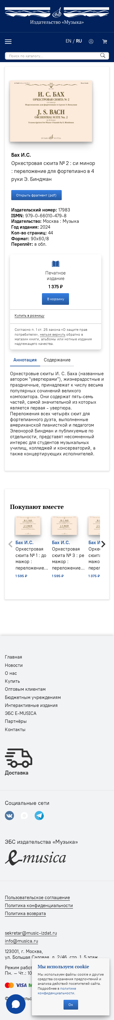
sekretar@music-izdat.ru (31, 933)
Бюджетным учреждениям (33, 697)
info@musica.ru (21, 941)
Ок (70, 1004)
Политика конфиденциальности (39, 905)
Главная (13, 657)
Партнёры (16, 721)
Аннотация (25, 360)
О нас (11, 673)
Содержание (57, 360)
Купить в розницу (29, 315)
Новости (14, 665)
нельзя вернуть (52, 334)
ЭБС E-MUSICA (20, 713)
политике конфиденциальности (57, 990)
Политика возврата (25, 913)
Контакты (15, 729)
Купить (12, 681)
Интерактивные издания (31, 705)
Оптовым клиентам (25, 689)
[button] (103, 544)
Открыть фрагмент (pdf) (36, 195)
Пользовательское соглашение (37, 897)
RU (79, 41)
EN (68, 41)
